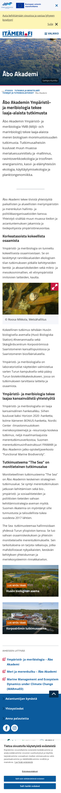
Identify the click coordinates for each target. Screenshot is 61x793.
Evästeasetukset (30, 771)
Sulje (50, 24)
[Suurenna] (54, 287)
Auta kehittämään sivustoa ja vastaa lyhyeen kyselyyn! (29, 18)
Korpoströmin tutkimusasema (26, 628)
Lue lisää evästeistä (24, 762)
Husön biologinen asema (22, 590)
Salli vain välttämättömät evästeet (29, 779)
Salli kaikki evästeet (30, 786)
